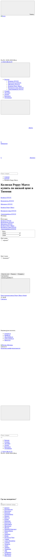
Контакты (7, 96)
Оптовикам (8, 97)
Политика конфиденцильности (10, 348)
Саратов (7, 542)
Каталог (7, 79)
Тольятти (7, 544)
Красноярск (8, 524)
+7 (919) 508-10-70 (6, 62)
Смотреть (4, 299)
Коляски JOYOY (13, 81)
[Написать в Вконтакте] (14, 30)
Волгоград (7, 511)
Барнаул (6, 508)
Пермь (6, 536)
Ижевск (6, 516)
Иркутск (7, 517)
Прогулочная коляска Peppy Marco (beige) (14, 295)
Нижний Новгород (10, 529)
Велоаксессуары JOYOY (16, 88)
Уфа (5, 550)
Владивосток (8, 509)
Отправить (21, 274)
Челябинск (7, 554)
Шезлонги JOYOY (14, 84)
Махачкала (7, 526)
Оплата (6, 94)
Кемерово (7, 521)
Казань (6, 519)
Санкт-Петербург (9, 541)
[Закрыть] (1, 503)
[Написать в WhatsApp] (14, 58)
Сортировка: (5, 276)
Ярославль (7, 555)
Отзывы (7, 91)
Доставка (7, 92)
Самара (6, 539)
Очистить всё (5, 274)
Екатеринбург (8, 514)
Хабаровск (7, 552)
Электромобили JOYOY (16, 89)
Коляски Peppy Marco (15, 86)
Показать (13, 274)
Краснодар (7, 522)
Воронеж (7, 513)
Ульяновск (7, 549)
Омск (6, 532)
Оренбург (7, 534)
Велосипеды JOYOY (14, 83)
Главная (6, 177)
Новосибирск (8, 531)
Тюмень (6, 547)
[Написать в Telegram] (14, 44)
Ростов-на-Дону (9, 537)
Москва (6, 527)
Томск (6, 546)
